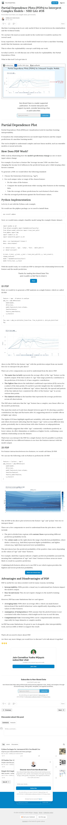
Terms (40, 812)
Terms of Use (42, 792)
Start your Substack (29, 817)
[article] (33, 752)
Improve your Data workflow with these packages (16, 751)
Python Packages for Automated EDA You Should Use (20, 749)
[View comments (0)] (9, 23)
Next (60, 710)
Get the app (42, 817)
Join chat (33, 666)
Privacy (36, 812)
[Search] (64, 744)
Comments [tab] (5, 722)
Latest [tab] (8, 744)
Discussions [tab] (15, 744)
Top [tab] (3, 744)
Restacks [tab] (12, 722)
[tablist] (8, 722)
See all (5, 782)
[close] (50, 762)
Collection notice (48, 812)
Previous (8, 710)
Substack (24, 821)
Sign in (62, 3)
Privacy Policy (46, 794)
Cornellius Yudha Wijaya (13, 18)
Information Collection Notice (33, 794)
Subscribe (55, 3)
